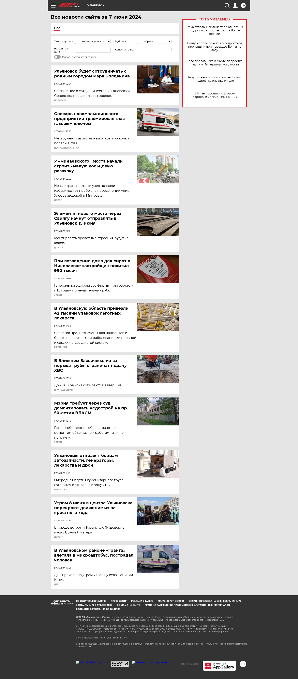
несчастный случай (66, 148)
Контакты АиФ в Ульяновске (94, 605)
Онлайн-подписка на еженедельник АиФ (215, 601)
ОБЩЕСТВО (60, 490)
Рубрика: (120, 41)
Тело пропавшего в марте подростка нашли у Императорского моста (214, 62)
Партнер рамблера (188, 664)
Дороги (58, 200)
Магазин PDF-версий (171, 601)
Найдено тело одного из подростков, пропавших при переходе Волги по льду (215, 47)
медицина (60, 347)
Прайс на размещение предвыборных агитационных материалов (187, 605)
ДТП (56, 585)
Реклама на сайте (128, 605)
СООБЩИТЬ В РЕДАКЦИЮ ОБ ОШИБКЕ (98, 609)
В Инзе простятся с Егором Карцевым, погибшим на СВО (214, 95)
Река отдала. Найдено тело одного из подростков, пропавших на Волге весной (215, 30)
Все (57, 28)
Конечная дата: (124, 49)
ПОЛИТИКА (60, 101)
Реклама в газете (142, 601)
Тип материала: (64, 41)
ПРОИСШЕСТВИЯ (63, 390)
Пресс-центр (118, 601)
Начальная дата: (61, 50)
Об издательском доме (91, 601)
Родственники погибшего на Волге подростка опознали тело (214, 79)
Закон (58, 295)
